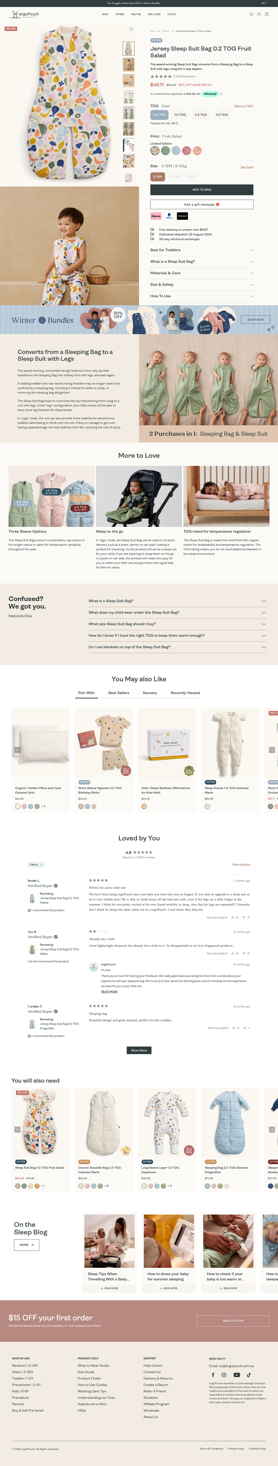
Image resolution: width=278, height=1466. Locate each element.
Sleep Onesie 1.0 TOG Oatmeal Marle (226, 790)
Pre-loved (154, 14)
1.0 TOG (180, 114)
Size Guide (86, 1372)
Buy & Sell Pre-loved (27, 1411)
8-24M (176, 176)
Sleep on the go (109, 532)
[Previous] (17, 750)
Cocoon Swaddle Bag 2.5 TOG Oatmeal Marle (99, 1170)
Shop (105, 14)
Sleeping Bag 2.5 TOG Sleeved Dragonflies (226, 1170)
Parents (18, 1404)
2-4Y (193, 176)
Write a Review (241, 864)
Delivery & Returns (158, 1378)
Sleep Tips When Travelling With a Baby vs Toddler (107, 1277)
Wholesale (151, 1411)
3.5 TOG (222, 114)
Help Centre (153, 1366)
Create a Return (156, 1385)
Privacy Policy (236, 1449)
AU (263, 3)
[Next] (272, 750)
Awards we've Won (92, 1404)
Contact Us (152, 1372)
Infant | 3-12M (22, 1372)
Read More (111, 1288)
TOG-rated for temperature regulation (217, 532)
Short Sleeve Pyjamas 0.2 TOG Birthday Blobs (100, 790)
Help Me (136, 14)
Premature (20, 1398)
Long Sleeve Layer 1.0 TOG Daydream (160, 1170)
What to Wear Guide (93, 1366)
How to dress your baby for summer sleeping (168, 1276)
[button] (172, 76)
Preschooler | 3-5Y (26, 1385)
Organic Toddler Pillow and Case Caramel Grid (38, 790)
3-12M (159, 176)
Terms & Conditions (211, 1449)
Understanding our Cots (96, 1398)
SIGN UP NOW (233, 1321)
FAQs (82, 1411)
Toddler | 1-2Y (22, 1378)
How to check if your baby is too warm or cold (225, 1277)
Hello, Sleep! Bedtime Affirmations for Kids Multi (165, 790)
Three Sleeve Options (27, 532)
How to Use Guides (92, 1385)
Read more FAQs (20, 615)
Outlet (171, 14)
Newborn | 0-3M (24, 1366)
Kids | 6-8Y (20, 1391)
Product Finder (89, 1378)
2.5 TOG (201, 114)
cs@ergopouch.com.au (236, 1366)
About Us (151, 1417)
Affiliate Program (156, 1404)
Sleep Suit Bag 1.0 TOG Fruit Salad (39, 1167)
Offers (119, 14)
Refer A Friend (155, 1391)
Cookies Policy (257, 1449)
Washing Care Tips (92, 1391)
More (24, 1245)
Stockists (151, 1398)
